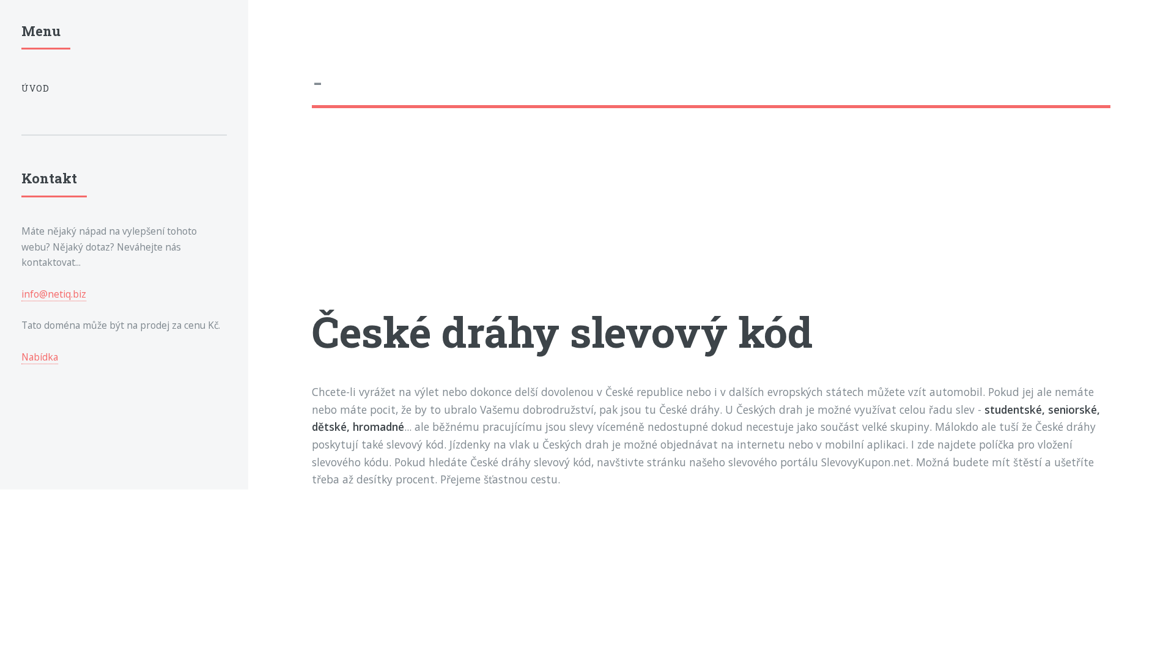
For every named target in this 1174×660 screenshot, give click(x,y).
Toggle (277, 36)
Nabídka (39, 357)
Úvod (35, 88)
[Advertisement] (679, 218)
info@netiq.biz (53, 294)
